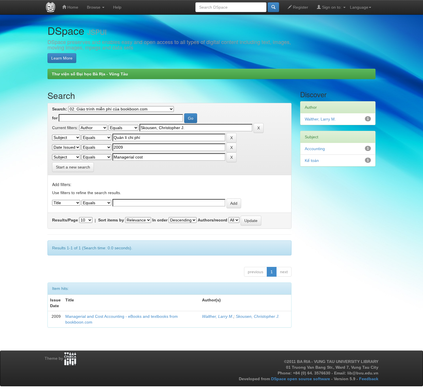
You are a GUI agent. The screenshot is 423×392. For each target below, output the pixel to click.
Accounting (315, 148)
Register (300, 7)
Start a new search (73, 167)
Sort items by (111, 220)
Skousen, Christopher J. (257, 316)
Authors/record (212, 220)
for (55, 118)
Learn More (62, 58)
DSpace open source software (301, 378)
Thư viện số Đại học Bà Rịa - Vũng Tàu (90, 74)
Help (117, 7)
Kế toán (312, 160)
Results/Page (65, 220)
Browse (94, 7)
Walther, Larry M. (217, 316)
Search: (59, 109)
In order (159, 220)
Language (359, 7)
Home (72, 7)
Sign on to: (332, 7)
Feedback (368, 378)
